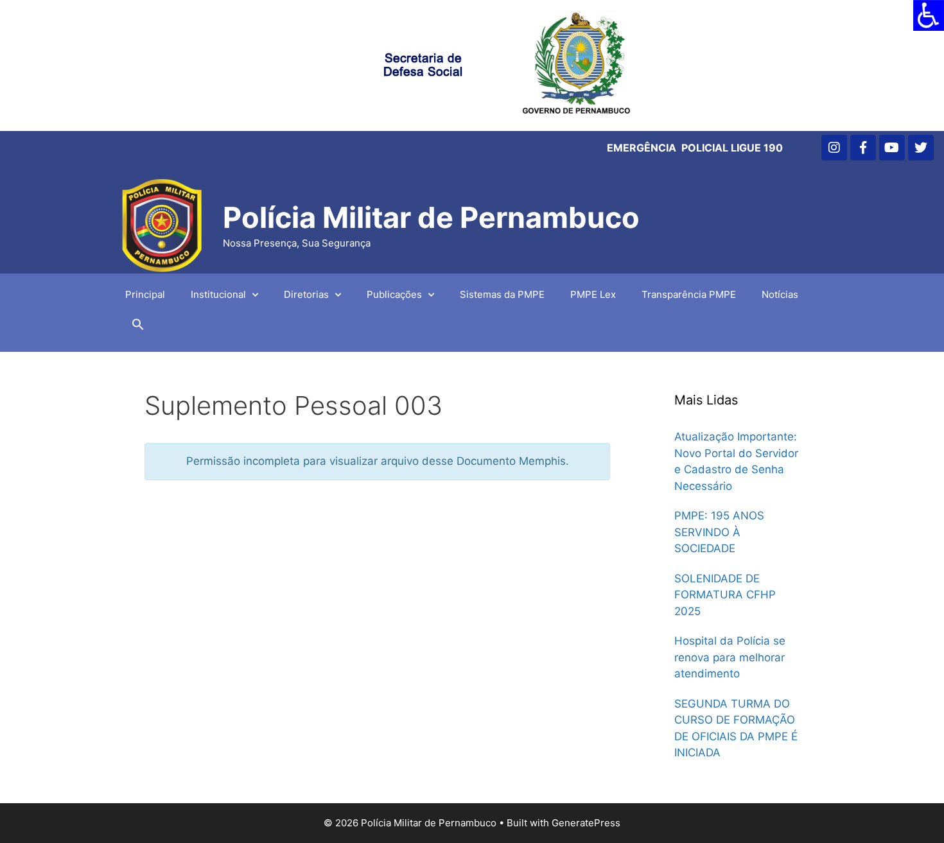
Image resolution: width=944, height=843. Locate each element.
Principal (145, 294)
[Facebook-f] (863, 148)
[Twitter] (921, 148)
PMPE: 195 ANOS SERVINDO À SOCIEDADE (719, 532)
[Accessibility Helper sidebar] (928, 15)
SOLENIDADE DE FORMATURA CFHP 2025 (725, 595)
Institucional (218, 294)
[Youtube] (892, 148)
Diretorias (306, 294)
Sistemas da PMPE (502, 294)
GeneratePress (586, 823)
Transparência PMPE (689, 294)
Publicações (394, 294)
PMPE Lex (593, 294)
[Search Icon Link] (138, 327)
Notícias (780, 294)
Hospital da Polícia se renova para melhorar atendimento (729, 657)
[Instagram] (834, 148)
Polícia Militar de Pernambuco (431, 217)
